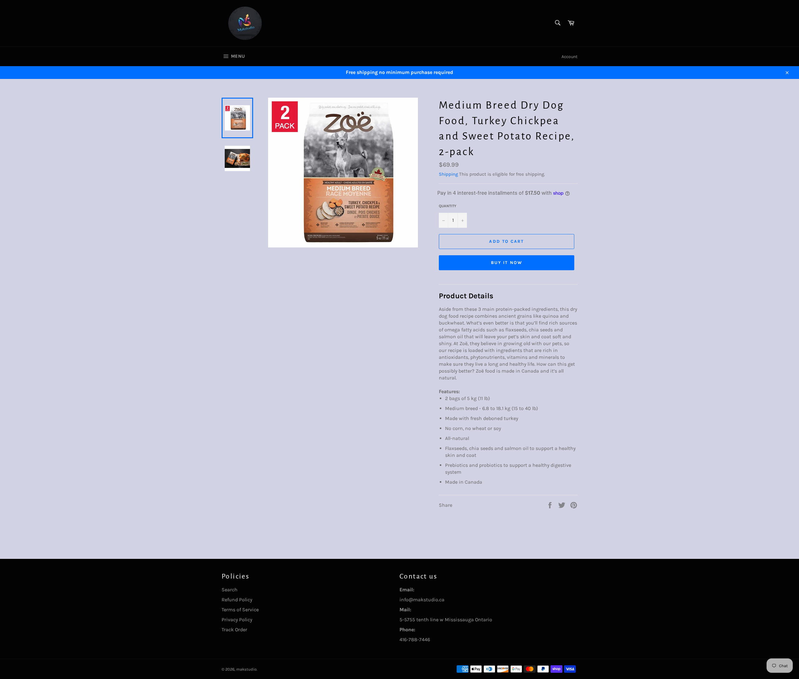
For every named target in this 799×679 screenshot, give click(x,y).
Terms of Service (240, 610)
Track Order (234, 630)
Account (569, 56)
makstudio (246, 669)
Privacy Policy (237, 620)
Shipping (448, 174)
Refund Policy (237, 600)
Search (230, 590)
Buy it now (506, 262)
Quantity (447, 206)
